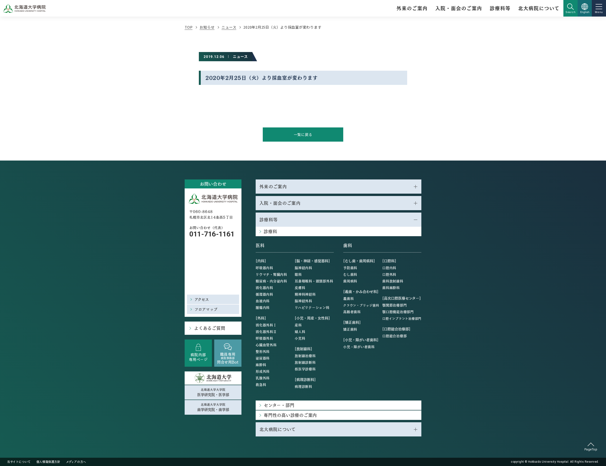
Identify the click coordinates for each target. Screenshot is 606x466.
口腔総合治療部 (394, 335)
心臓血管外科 (266, 344)
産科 (298, 324)
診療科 (270, 231)
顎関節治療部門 (394, 305)
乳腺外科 (263, 377)
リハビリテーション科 (312, 307)
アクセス (202, 299)
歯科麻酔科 (391, 287)
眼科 (298, 274)
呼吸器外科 (264, 338)
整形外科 (263, 351)
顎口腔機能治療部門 (398, 311)
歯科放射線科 (392, 280)
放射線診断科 (305, 362)
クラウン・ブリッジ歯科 (361, 305)
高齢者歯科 (352, 311)
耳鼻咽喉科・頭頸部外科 (314, 280)
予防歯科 (350, 267)
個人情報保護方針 (48, 462)
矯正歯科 (350, 329)
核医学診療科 (305, 368)
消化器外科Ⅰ (266, 324)
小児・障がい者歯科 (359, 346)
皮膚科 (300, 287)
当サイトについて (19, 462)
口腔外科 (389, 274)
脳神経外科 (303, 300)
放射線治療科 (305, 355)
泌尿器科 (263, 358)
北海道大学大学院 (213, 392)
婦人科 (300, 331)
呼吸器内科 (264, 267)
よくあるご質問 (209, 328)
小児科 (300, 338)
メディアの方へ (76, 462)
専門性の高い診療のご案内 (290, 415)
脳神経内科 (303, 267)
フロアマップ (206, 309)
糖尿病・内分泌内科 (271, 280)
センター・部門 (279, 405)
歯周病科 (350, 280)
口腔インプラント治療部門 (401, 318)
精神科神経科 (305, 294)
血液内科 (263, 300)
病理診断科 (303, 386)
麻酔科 (261, 364)
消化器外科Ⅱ (266, 331)
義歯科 (348, 298)
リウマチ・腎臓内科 (271, 274)
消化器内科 (264, 287)
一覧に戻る (303, 134)
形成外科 (263, 371)
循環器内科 (264, 294)
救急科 (261, 384)
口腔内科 (389, 267)
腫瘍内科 (263, 307)
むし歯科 (350, 274)
